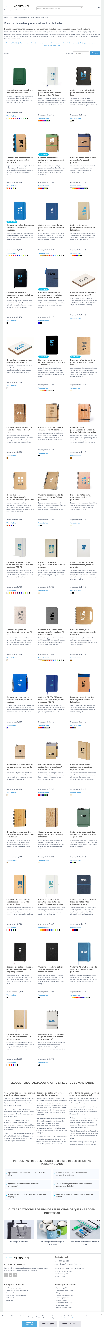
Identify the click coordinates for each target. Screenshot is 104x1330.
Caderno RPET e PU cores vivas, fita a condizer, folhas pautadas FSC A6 (51, 699)
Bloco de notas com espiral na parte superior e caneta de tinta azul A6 (51, 1036)
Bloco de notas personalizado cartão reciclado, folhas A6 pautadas (20, 497)
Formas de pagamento (62, 1297)
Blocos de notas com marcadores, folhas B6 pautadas (80, 497)
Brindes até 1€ (10, 1297)
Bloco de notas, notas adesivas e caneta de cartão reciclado (83, 632)
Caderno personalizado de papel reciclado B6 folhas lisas (82, 92)
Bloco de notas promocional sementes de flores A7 (19, 361)
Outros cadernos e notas (52, 45)
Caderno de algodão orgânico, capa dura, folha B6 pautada (52, 564)
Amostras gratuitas (61, 1300)
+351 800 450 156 (62, 1261)
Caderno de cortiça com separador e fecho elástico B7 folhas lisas (50, 834)
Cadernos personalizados (21, 17)
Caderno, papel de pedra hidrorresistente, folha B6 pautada (82, 564)
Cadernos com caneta (58, 43)
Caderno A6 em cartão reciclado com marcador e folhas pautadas (18, 1036)
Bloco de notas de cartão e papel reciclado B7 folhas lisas (82, 362)
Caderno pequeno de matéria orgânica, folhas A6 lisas (19, 632)
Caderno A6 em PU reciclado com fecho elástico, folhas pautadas (83, 969)
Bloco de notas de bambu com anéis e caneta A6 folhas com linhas (20, 834)
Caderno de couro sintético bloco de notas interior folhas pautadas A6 (83, 901)
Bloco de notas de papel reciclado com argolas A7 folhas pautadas (50, 767)
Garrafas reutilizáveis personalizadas (16, 1293)
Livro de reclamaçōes (62, 1305)
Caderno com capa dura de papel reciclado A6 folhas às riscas (51, 227)
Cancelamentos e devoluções (64, 1295)
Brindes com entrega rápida (14, 1288)
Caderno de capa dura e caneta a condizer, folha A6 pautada (19, 699)
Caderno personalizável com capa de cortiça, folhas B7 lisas (19, 429)
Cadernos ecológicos (41, 43)
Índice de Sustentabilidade (64, 1307)
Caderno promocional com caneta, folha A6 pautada (50, 428)
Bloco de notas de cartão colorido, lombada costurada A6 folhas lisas (51, 362)
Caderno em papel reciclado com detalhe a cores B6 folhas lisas (19, 160)
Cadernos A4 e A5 (11, 43)
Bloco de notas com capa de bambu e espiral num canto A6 (19, 767)
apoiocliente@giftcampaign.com (68, 1264)
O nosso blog (9, 1300)
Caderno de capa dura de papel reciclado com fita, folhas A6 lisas (18, 901)
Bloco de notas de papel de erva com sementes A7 (83, 294)
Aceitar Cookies (29, 1324)
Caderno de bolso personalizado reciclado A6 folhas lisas (82, 227)
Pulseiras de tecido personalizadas (16, 1295)
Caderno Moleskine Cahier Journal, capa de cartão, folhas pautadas (50, 969)
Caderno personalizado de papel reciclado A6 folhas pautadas (50, 497)
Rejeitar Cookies (70, 1324)
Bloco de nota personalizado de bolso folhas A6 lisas (19, 91)
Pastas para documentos (88, 43)
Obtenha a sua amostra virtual (64, 1290)
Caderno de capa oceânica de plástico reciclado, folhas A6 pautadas (83, 834)
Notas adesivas (72, 43)
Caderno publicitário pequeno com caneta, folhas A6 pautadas (19, 295)
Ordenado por (68, 53)
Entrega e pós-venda (62, 1293)
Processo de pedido (62, 1288)
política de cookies (68, 1318)
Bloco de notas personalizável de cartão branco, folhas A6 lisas (49, 92)
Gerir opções (48, 1324)
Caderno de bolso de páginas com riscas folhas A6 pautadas (20, 227)
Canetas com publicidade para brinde (17, 1290)
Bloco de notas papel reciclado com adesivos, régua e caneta (81, 767)
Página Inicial (8, 17)
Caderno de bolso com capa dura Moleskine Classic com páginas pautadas (19, 969)
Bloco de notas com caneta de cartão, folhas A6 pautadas (83, 160)
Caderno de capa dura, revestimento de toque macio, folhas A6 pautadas (50, 901)
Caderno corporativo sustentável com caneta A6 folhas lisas (51, 160)
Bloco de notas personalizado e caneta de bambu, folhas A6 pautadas (83, 429)
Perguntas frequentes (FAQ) (64, 1302)
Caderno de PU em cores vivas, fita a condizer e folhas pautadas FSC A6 (19, 564)
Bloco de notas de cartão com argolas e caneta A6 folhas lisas (82, 699)
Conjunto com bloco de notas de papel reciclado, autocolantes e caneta (50, 295)
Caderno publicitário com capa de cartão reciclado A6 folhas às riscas (51, 632)
